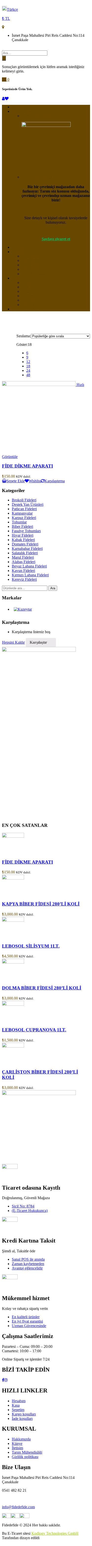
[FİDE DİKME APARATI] (13, 836)
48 (28, 375)
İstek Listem (31, 287)
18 (28, 366)
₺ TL (6, 18)
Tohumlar (19, 522)
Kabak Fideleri (23, 540)
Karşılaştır (38, 642)
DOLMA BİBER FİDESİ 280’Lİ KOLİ (41, 987)
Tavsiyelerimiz (23, 111)
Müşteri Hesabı (23, 278)
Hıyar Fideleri (22, 535)
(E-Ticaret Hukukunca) (30, 1210)
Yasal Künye (31, 260)
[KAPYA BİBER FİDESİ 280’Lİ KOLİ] (13, 878)
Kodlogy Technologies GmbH (55, 1533)
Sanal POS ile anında (28, 1259)
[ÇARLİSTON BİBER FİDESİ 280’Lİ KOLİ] (13, 1046)
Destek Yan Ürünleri (27, 504)
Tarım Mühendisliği (37, 116)
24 (28, 370)
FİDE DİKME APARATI (27, 466)
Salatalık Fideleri (25, 553)
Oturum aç (30, 300)
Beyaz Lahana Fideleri (29, 566)
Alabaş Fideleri (23, 562)
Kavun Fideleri (23, 570)
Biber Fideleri (22, 526)
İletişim (17, 247)
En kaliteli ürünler (25, 1317)
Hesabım (28, 282)
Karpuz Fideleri (24, 518)
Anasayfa (19, 107)
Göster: (22, 344)
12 (28, 362)
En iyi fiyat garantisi (27, 1321)
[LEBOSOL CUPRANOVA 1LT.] (13, 1004)
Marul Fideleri (23, 557)
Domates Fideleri (25, 544)
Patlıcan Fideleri (24, 509)
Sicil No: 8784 (23, 1206)
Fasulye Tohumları (26, 531)
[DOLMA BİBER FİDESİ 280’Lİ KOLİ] (13, 962)
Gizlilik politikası (35, 274)
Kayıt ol (28, 304)
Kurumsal (19, 252)
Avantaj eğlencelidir (27, 1268)
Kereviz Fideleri (24, 579)
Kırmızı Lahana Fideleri (30, 575)
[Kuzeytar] (23, 609)
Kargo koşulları (34, 265)
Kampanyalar (22, 513)
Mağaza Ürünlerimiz (28, 309)
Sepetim (28, 296)
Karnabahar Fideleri (27, 548)
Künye (17, 1443)
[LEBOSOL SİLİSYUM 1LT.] (13, 920)
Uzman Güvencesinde (29, 1326)
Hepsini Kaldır (13, 642)
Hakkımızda (31, 256)
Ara (52, 588)
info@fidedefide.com (18, 1507)
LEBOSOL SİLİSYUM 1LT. (31, 946)
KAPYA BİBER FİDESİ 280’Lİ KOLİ (40, 903)
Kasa (25, 291)
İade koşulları (32, 269)
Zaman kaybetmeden (28, 1264)
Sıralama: (23, 336)
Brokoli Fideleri (24, 500)
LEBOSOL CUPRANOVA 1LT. (34, 1029)
